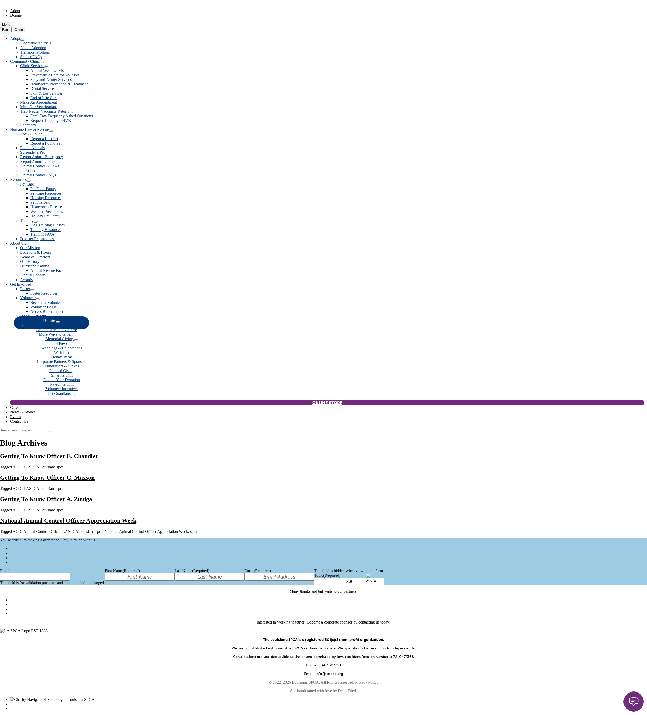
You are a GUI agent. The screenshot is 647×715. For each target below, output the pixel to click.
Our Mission (30, 248)
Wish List (61, 352)
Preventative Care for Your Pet (54, 75)
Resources (18, 179)
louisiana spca (52, 467)
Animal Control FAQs (38, 175)
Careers (16, 407)
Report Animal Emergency (41, 157)
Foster (25, 289)
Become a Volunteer (46, 302)
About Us (18, 243)
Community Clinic (25, 61)
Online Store (327, 402)
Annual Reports (32, 275)
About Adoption (33, 47)
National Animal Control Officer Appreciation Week (68, 520)
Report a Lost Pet (44, 138)
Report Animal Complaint (40, 161)
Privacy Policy (366, 682)
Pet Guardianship (62, 393)
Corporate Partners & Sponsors (61, 361)
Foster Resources (44, 293)
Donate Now (56, 325)
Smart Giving (62, 375)
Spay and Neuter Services (51, 79)
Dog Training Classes (47, 225)
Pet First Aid (40, 202)
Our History (29, 261)
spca (193, 531)
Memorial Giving (59, 339)
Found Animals (32, 148)
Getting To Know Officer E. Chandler (49, 456)
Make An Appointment (38, 102)
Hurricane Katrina (34, 266)
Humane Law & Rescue (29, 129)
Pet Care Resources (45, 193)
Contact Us (19, 421)
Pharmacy (28, 125)
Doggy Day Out (33, 316)
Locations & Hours (35, 252)
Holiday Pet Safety (45, 216)
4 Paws (61, 343)
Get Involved (20, 284)
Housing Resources (45, 198)
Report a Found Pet (45, 143)
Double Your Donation (61, 380)
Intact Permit (30, 170)
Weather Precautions (46, 211)
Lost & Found (31, 134)
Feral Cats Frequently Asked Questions (61, 116)
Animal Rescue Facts (47, 270)
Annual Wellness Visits (48, 70)
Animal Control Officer (41, 531)
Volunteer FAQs (43, 307)
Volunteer (28, 298)
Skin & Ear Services (46, 93)
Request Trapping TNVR (50, 120)
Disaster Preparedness (37, 239)
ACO (17, 467)
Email (4, 571)
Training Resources (45, 229)
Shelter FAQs (31, 57)
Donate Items (61, 357)
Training (27, 220)
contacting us (368, 622)
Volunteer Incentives (61, 389)
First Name (122, 571)
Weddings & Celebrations (61, 348)
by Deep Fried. (345, 691)
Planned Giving (61, 370)
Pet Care (27, 184)
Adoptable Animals (35, 43)
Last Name (192, 571)
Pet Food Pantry (43, 189)
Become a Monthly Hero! (56, 330)
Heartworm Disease (46, 207)
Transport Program (35, 52)
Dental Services (42, 88)
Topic (327, 575)
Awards (26, 280)
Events (15, 416)
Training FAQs (42, 234)
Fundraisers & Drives (62, 366)
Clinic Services (32, 66)
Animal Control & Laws (39, 166)
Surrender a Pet (32, 152)
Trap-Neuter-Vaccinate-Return (44, 111)
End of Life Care (43, 98)
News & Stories (22, 412)
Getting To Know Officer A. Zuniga (46, 499)
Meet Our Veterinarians (38, 107)
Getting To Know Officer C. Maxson (47, 477)
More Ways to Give (54, 334)
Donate (16, 15)
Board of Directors (35, 257)
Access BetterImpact (46, 311)
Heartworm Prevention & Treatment (59, 84)
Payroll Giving (62, 384)
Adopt (15, 11)
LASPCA (31, 467)
